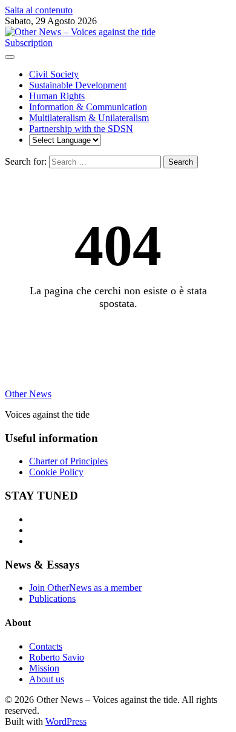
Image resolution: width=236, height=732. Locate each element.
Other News (28, 394)
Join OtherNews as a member (85, 587)
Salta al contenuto (39, 10)
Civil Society (54, 74)
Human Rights (57, 96)
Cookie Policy (56, 472)
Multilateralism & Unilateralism (89, 118)
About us (46, 679)
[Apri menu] (10, 57)
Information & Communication (88, 107)
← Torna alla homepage (118, 335)
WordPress (66, 721)
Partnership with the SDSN (81, 129)
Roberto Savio (56, 657)
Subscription (29, 43)
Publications (52, 598)
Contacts (45, 646)
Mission (44, 668)
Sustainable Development (77, 85)
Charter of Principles (68, 461)
